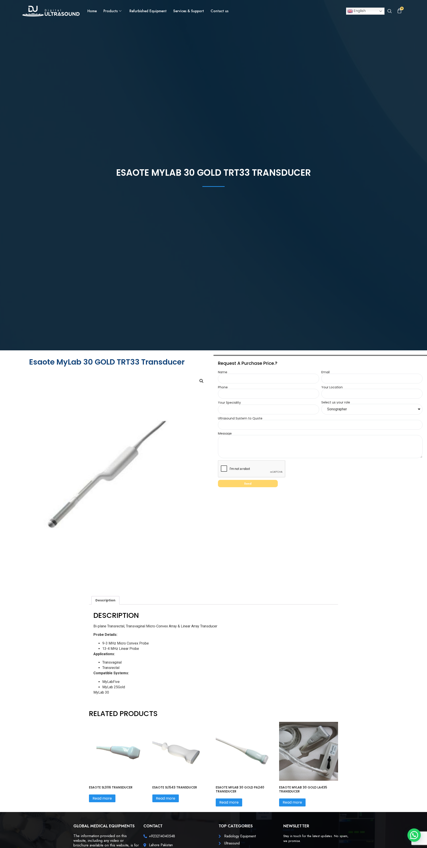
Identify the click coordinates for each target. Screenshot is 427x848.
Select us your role (335, 402)
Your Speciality (229, 402)
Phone (223, 387)
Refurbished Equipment (148, 11)
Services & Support (188, 11)
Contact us (219, 11)
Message (225, 433)
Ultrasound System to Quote (240, 418)
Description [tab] (105, 600)
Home (92, 11)
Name (222, 372)
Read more (102, 798)
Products (110, 11)
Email (325, 372)
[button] (389, 11)
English (359, 10)
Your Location (332, 387)
